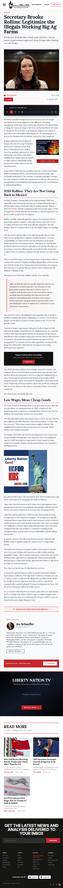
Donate (50, 858)
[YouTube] (56, 884)
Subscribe (53, 840)
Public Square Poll (53, 860)
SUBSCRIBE (56, 4)
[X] (51, 884)
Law (19, 867)
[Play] (11, 112)
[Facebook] (53, 884)
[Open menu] (4, 4)
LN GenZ (35, 866)
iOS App (50, 862)
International (36, 868)
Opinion (20, 858)
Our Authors (6, 858)
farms (33, 128)
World (19, 860)
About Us (5, 855)
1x (55, 112)
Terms (4, 867)
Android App (51, 864)
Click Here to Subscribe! (47, 161)
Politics (19, 855)
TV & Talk (20, 862)
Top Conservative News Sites (38, 856)
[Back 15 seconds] (7, 112)
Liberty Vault (36, 864)
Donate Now (28, 361)
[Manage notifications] (59, 885)
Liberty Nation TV (37, 859)
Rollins (14, 209)
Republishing (6, 862)
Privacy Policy (6, 864)
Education (20, 864)
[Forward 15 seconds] (15, 112)
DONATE (46, 4)
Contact (5, 860)
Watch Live (36, 861)
